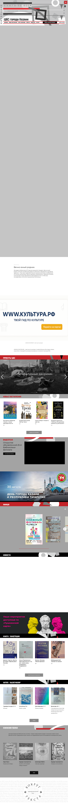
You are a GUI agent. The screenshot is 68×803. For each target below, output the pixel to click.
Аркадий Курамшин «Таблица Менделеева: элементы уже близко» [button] (57, 422)
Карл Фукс (6, 761)
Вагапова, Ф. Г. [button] (55, 706)
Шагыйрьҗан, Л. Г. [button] (40, 706)
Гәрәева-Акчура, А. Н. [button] (9, 706)
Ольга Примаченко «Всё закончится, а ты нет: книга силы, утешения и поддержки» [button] (25, 663)
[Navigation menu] (65, 2)
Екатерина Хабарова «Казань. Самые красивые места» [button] (9, 422)
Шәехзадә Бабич (40, 761)
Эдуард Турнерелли (25, 761)
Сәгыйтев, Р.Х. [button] (23, 706)
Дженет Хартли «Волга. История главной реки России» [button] (10, 661)
